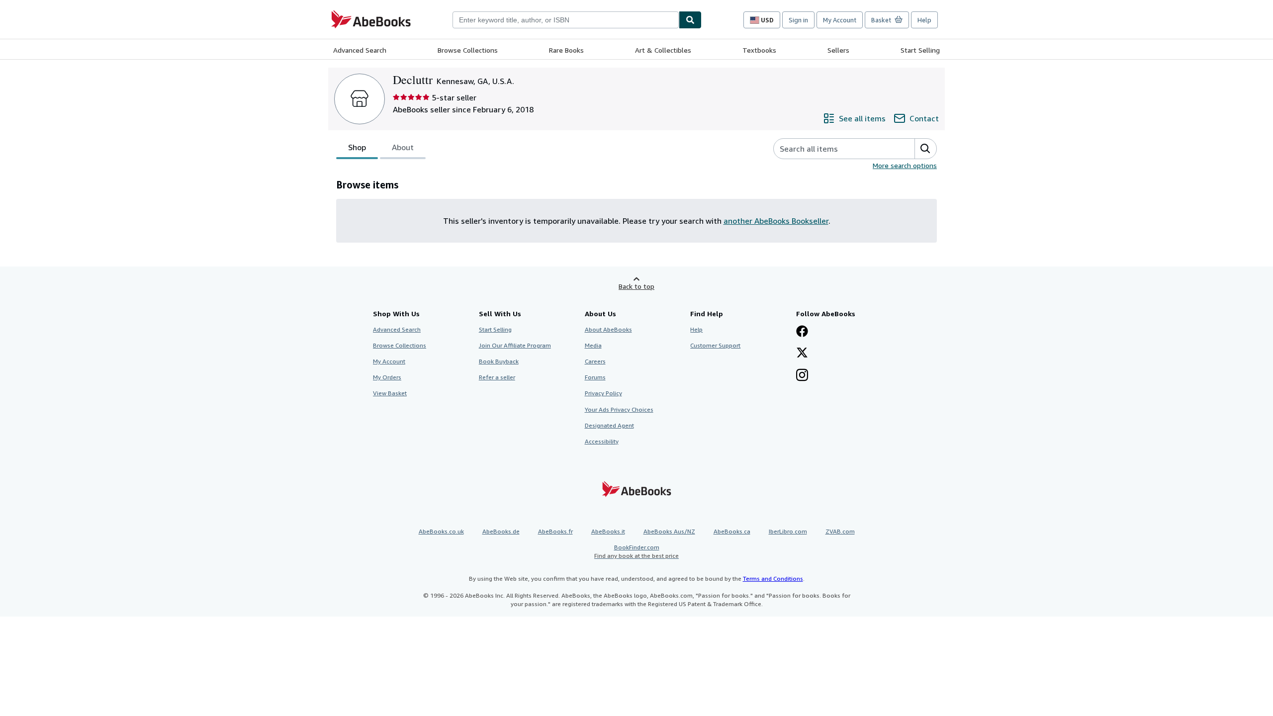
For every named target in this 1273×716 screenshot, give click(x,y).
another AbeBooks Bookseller (776, 221)
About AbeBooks (608, 329)
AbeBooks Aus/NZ (669, 531)
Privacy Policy (603, 393)
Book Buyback (499, 361)
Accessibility (602, 441)
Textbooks (759, 50)
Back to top (636, 286)
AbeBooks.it (608, 531)
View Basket (390, 393)
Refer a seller (497, 377)
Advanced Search (359, 50)
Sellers (838, 50)
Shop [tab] (357, 147)
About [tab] (403, 147)
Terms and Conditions (773, 578)
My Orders (387, 377)
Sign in (798, 20)
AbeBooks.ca (732, 531)
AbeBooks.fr (555, 531)
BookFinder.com (636, 551)
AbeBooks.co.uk (441, 531)
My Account (839, 20)
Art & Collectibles (663, 50)
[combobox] (566, 19)
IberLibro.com (788, 531)
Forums (595, 377)
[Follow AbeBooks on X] (802, 353)
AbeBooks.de (501, 531)
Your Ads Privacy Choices (619, 409)
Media (593, 345)
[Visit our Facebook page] (802, 332)
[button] (925, 149)
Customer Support (715, 345)
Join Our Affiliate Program (515, 345)
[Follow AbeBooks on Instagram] (802, 375)
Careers (595, 361)
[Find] (690, 19)
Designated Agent (609, 425)
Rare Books (566, 50)
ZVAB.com (840, 531)
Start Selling (920, 50)
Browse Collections (468, 50)
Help (924, 20)
